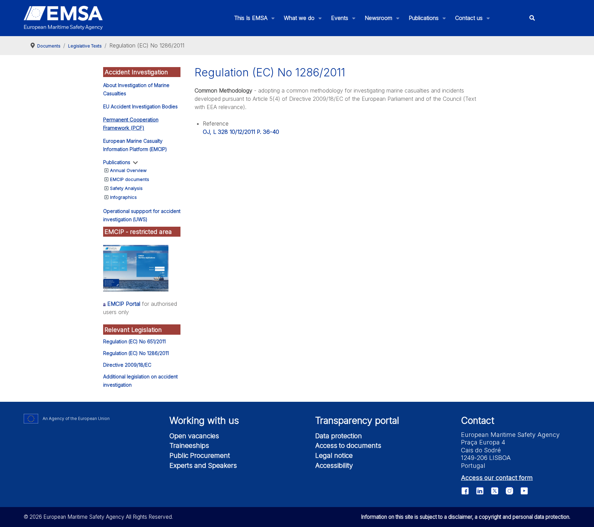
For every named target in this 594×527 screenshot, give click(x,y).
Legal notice (334, 455)
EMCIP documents (129, 179)
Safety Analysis (126, 188)
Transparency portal (357, 420)
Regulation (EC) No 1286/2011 (136, 353)
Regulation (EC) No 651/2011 (134, 341)
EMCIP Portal (123, 303)
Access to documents (348, 445)
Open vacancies (194, 436)
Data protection (338, 436)
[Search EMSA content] (532, 18)
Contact (477, 420)
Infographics (123, 197)
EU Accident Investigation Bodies (140, 106)
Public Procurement (199, 455)
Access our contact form (497, 477)
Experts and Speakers (203, 465)
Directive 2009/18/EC (127, 365)
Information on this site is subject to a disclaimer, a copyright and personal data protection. (465, 517)
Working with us (204, 420)
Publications (116, 162)
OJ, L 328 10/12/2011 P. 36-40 (241, 131)
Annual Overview (128, 170)
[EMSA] (63, 18)
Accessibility (334, 465)
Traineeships (189, 445)
